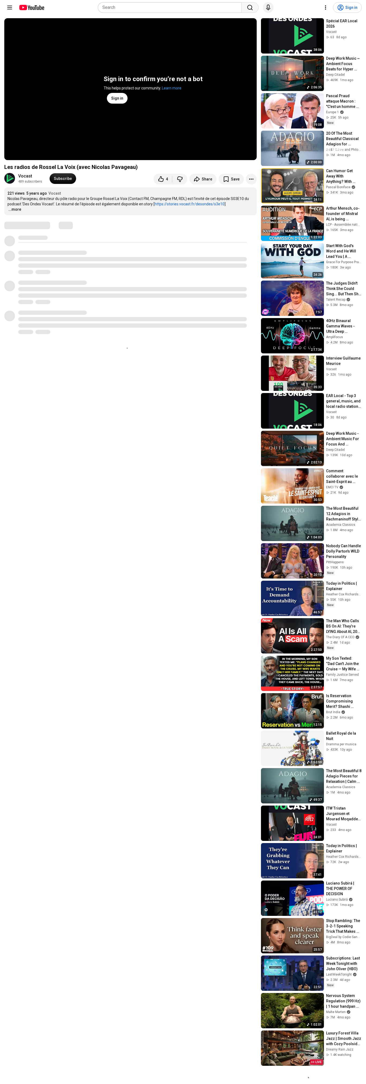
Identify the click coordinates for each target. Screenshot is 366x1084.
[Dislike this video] (179, 179)
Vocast (25, 176)
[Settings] (325, 7)
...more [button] (14, 209)
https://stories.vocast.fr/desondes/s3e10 (190, 204)
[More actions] (251, 179)
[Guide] (9, 7)
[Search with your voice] (268, 7)
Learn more (171, 88)
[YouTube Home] (31, 7)
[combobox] (171, 7)
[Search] (250, 7)
